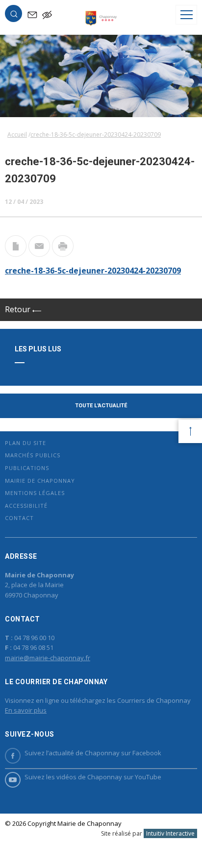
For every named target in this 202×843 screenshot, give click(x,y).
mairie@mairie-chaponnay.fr (47, 657)
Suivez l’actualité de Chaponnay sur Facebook (93, 752)
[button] (14, 15)
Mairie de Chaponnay (40, 480)
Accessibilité (26, 505)
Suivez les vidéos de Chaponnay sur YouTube (93, 776)
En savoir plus (26, 710)
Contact (19, 517)
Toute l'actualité (101, 405)
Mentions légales (35, 492)
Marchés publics (32, 455)
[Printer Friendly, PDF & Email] (15, 253)
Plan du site (25, 442)
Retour (18, 309)
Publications (27, 467)
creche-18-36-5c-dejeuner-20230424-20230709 (93, 270)
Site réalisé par (148, 833)
